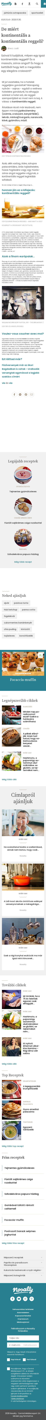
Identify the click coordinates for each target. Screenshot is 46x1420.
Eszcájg (5, 19)
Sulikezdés (27, 706)
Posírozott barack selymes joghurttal (20, 1233)
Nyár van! (27, 753)
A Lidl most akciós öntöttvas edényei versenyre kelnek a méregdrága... (23, 903)
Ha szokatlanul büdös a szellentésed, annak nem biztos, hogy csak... (23, 848)
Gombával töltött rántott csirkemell (19, 1207)
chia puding (10, 629)
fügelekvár (9, 616)
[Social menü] (22, 4)
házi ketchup (10, 609)
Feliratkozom (30, 1345)
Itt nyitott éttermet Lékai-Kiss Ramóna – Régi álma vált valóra (31, 1048)
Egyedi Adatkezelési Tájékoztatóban (19, 1397)
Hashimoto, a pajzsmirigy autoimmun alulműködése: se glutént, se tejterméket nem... (31, 764)
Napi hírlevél (16, 1359)
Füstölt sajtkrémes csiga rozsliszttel (23, 523)
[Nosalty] (6, 4)
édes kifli (23, 549)
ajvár (6, 603)
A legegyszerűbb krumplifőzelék (31, 1087)
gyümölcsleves (23, 486)
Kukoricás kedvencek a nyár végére (22, 1270)
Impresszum (23, 1319)
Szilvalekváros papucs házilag (23, 554)
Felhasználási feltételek (23, 1309)
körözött (25, 629)
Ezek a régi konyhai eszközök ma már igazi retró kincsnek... (23, 957)
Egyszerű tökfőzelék (28, 1128)
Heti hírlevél (31, 1359)
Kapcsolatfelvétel (23, 1316)
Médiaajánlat (23, 1322)
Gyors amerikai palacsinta (31, 1110)
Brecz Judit (13, 48)
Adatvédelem (23, 1312)
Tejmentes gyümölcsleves (23, 491)
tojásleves (9, 635)
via (3, 383)
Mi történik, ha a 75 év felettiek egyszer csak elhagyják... (31, 1000)
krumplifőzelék (29, 1081)
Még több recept (23, 561)
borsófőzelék (26, 635)
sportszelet (37, 12)
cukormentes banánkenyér (18, 622)
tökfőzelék (28, 1122)
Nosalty (23, 856)
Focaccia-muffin (14, 1219)
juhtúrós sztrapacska (15, 12)
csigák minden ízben (23, 518)
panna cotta (28, 609)
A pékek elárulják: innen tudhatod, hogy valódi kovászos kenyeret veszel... (31, 739)
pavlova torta (21, 603)
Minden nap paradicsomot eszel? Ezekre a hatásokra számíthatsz (31, 717)
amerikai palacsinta (28, 1102)
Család (26, 728)
